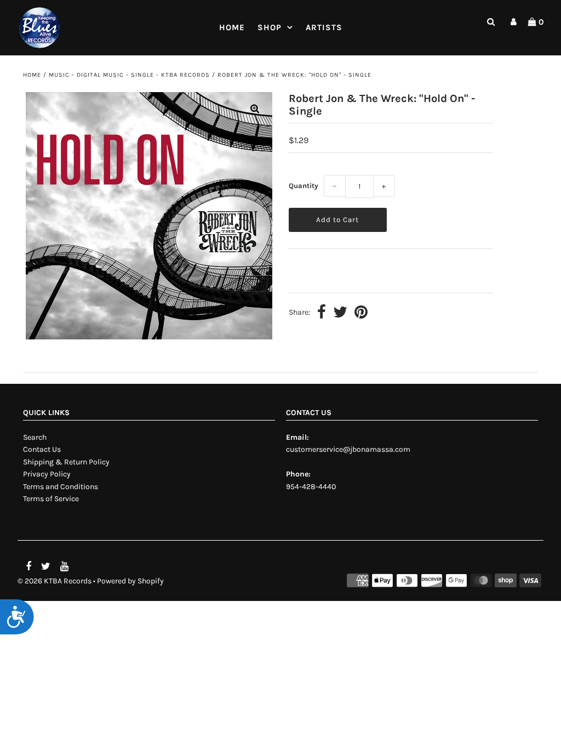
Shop (269, 27)
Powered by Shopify (130, 581)
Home (232, 27)
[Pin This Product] (361, 313)
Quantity (303, 185)
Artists (324, 27)
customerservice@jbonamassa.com (348, 449)
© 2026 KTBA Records (54, 581)
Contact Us (42, 449)
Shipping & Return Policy (66, 462)
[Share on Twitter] (340, 313)
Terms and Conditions (60, 486)
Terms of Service (51, 498)
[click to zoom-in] (255, 110)
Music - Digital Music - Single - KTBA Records (129, 74)
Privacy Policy (47, 474)
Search (35, 437)
